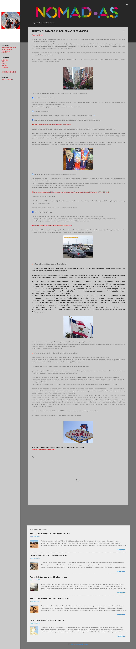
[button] (123, 31)
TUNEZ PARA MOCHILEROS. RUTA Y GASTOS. (47, 620)
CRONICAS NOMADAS (8, 72)
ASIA (3, 62)
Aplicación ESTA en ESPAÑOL (100, 192)
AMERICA (4, 60)
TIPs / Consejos (6, 49)
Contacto (4, 53)
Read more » (121, 550)
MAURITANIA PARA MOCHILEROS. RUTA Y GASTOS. (50, 534)
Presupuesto (5, 51)
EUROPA (4, 65)
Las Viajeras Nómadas (8, 47)
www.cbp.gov (66, 124)
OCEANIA (4, 67)
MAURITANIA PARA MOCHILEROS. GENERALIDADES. (50, 599)
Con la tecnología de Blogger (79, 644)
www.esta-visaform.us (61, 192)
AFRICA (3, 64)
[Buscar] (127, 5)
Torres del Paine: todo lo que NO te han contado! (48, 577)
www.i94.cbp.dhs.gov (65, 225)
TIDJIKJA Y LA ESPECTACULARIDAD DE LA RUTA (48, 555)
